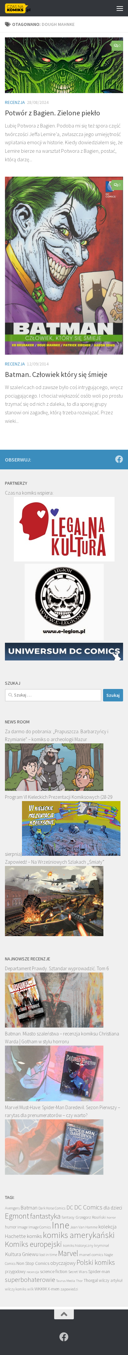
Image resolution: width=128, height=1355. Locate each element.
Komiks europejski (33, 1244)
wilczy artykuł (110, 1280)
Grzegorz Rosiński (90, 1217)
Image (22, 1227)
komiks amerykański (79, 1235)
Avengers (12, 1207)
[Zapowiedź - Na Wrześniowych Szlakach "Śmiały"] (54, 934)
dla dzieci (112, 1208)
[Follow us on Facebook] (119, 459)
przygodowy (15, 1271)
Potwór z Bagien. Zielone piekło (52, 112)
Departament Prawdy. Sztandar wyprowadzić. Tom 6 (57, 968)
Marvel (68, 1253)
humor (10, 1227)
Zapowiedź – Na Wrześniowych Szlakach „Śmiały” (54, 862)
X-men (53, 1289)
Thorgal (91, 1280)
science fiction (53, 1271)
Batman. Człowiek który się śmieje (56, 374)
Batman (29, 1207)
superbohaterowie (30, 1279)
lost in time (48, 1254)
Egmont (17, 1216)
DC (69, 1207)
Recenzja (15, 102)
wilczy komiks (15, 1289)
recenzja (33, 1271)
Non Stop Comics (32, 1263)
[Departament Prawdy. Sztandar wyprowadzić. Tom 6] (54, 1026)
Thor (79, 1281)
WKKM (40, 1289)
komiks (34, 1236)
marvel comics (91, 1254)
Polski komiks (95, 1262)
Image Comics (40, 1227)
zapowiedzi (69, 1289)
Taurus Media (65, 1281)
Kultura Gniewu (21, 1254)
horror (111, 1217)
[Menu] (120, 8)
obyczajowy (62, 1263)
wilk (30, 1289)
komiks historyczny (78, 1245)
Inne (60, 1225)
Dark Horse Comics (51, 1208)
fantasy (68, 1217)
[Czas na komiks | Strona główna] (22, 8)
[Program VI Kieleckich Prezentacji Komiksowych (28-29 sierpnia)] (71, 854)
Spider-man (99, 1271)
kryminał (101, 1245)
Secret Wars (77, 1271)
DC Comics (88, 1207)
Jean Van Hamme (83, 1227)
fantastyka (45, 1216)
